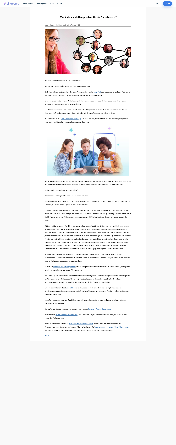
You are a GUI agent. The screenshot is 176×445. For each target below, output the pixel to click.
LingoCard (97, 92)
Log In (167, 3)
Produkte (27, 4)
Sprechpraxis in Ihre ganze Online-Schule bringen (111, 327)
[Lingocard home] (11, 3)
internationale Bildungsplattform (64, 267)
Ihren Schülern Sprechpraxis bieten (81, 324)
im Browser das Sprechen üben (67, 315)
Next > (47, 335)
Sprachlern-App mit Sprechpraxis (99, 309)
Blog (52, 3)
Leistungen (40, 4)
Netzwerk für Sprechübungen (71, 119)
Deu (156, 4)
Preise (59, 3)
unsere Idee (70, 288)
